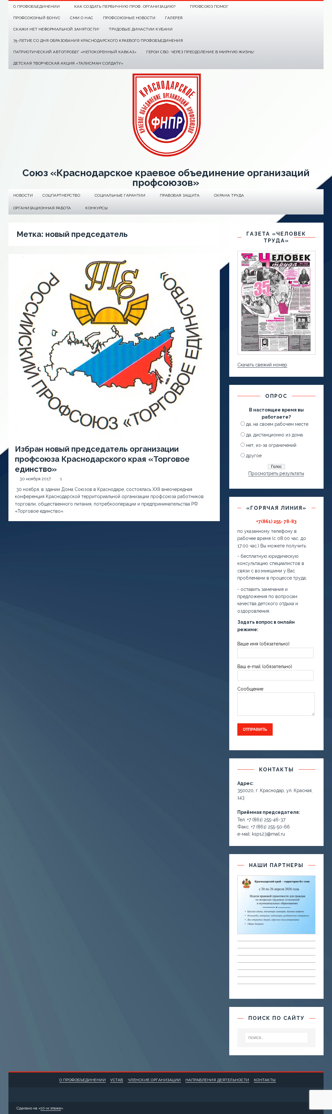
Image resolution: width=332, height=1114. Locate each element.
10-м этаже (51, 1108)
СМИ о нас (81, 18)
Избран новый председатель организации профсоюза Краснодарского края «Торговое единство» (102, 459)
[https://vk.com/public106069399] (318, 6)
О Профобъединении (36, 6)
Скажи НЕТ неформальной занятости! (56, 29)
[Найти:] (276, 1037)
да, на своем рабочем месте (277, 424)
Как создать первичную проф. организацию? (125, 6)
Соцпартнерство (61, 195)
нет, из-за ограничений (271, 445)
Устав (116, 1080)
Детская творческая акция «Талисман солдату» (68, 63)
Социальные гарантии (120, 195)
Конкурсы (96, 208)
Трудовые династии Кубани (140, 29)
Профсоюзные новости (129, 18)
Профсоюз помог (209, 6)
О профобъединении (82, 1080)
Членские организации (154, 1080)
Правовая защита (180, 195)
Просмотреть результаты (276, 473)
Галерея (174, 18)
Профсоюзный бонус (37, 18)
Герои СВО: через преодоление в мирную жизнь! (200, 52)
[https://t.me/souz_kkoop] (305, 6)
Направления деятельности (217, 1080)
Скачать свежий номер (262, 364)
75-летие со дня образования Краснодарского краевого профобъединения (98, 40)
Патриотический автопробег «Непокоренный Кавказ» (75, 52)
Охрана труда (229, 195)
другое (254, 455)
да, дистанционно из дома (274, 434)
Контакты (265, 1080)
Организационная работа (42, 208)
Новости (23, 195)
